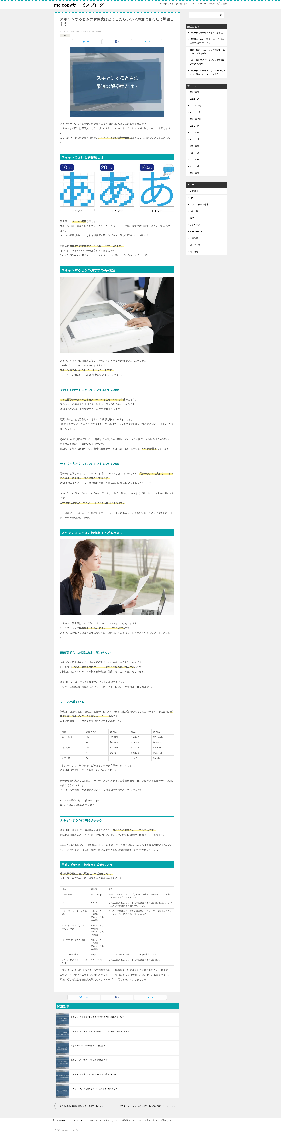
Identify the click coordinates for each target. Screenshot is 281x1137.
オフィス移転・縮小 (199, 204)
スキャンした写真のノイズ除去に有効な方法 (89, 1060)
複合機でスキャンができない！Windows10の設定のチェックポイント (148, 1106)
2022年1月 (195, 99)
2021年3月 (195, 166)
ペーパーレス (196, 231)
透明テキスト (196, 245)
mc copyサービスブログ (79, 5)
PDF (192, 198)
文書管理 (194, 238)
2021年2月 (195, 173)
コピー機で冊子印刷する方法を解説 (206, 32)
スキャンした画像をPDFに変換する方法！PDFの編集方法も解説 (97, 1017)
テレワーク (195, 224)
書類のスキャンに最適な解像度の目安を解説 (89, 1046)
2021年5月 (195, 153)
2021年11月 (195, 112)
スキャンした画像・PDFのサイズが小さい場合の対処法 (93, 1074)
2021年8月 (195, 132)
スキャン (64, 35)
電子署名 (194, 252)
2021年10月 (195, 119)
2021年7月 (195, 139)
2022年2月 (195, 92)
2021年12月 (195, 105)
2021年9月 (195, 126)
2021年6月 (195, 146)
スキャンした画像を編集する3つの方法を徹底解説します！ (95, 1089)
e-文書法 (194, 191)
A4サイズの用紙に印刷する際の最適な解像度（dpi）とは (80, 1106)
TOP (69, 1120)
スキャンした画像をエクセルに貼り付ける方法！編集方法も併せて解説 (100, 1031)
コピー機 (194, 211)
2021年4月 (195, 159)
